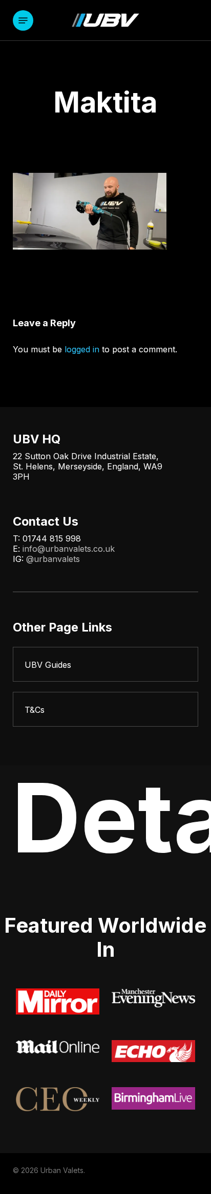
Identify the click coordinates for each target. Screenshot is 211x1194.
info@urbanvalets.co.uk (69, 549)
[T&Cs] (105, 709)
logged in (82, 349)
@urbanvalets (53, 559)
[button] (23, 20)
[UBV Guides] (105, 664)
